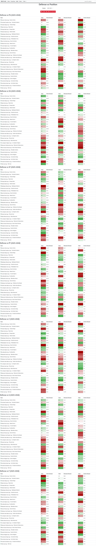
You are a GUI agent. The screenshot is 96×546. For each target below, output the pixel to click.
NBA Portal (3, 1)
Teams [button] (20, 1)
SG (44, 11)
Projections (13, 1)
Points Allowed (49, 17)
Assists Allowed (87, 17)
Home (9, 1)
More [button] (24, 1)
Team (1, 17)
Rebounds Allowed (67, 17)
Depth (17, 1)
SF (46, 11)
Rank (42, 17)
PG (41, 11)
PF (48, 11)
